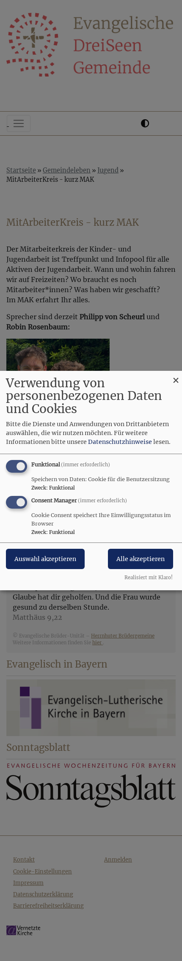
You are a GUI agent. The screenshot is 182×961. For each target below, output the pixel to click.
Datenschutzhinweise (120, 442)
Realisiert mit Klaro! (148, 577)
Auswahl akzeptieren (45, 559)
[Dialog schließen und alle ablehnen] (175, 376)
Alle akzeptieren (140, 559)
